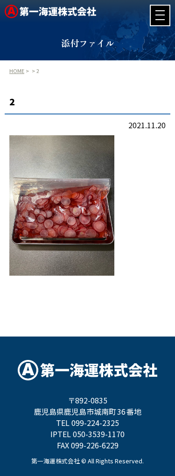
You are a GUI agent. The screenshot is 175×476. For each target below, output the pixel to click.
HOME (16, 70)
